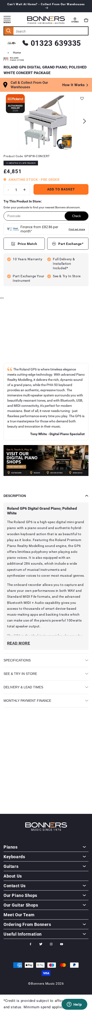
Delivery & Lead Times (23, 687)
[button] (86, 20)
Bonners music (43, 983)
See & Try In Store (20, 674)
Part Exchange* (70, 243)
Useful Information (23, 934)
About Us (13, 876)
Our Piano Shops (20, 895)
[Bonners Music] (46, 461)
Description (15, 496)
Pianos (11, 847)
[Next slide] (84, 121)
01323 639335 (56, 43)
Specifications (17, 660)
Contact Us (15, 885)
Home (17, 52)
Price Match (27, 243)
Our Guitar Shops (21, 905)
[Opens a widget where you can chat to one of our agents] (74, 1005)
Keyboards (14, 856)
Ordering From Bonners (27, 924)
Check (76, 216)
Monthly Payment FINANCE (27, 700)
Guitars (11, 866)
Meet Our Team (19, 914)
